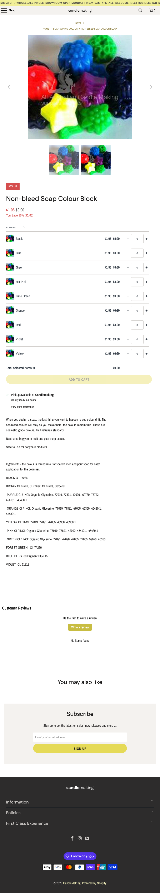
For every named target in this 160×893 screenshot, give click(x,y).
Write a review (80, 627)
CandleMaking (71, 883)
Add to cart (79, 379)
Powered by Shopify (94, 883)
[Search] (140, 10)
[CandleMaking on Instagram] (80, 839)
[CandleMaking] (80, 10)
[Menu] (2, 10)
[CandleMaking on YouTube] (87, 839)
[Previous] (9, 87)
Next (78, 23)
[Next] (151, 87)
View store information (22, 407)
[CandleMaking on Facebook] (72, 839)
